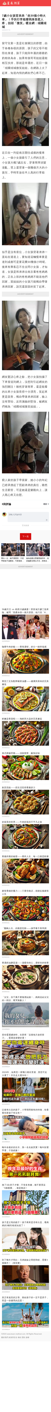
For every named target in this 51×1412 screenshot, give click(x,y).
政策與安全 (13, 1337)
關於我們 (4, 1337)
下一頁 (25, 536)
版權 (27, 1337)
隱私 (23, 1337)
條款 (19, 1337)
